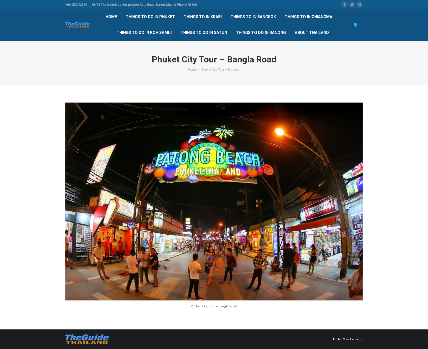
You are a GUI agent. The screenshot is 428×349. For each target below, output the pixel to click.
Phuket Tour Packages (348, 339)
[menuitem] (111, 16)
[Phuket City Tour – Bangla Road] (214, 201)
